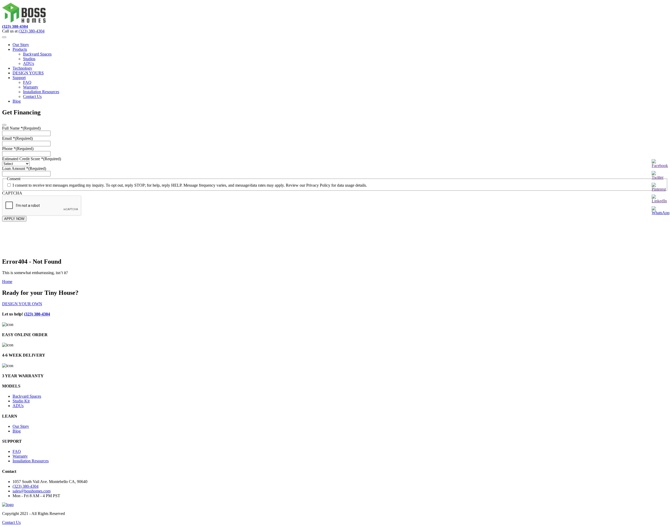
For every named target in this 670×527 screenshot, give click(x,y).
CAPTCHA (12, 193)
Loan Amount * (24, 168)
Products (20, 49)
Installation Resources (41, 92)
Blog (17, 101)
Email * (17, 138)
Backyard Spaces (37, 54)
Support (19, 77)
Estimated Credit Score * (31, 159)
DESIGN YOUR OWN (22, 304)
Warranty (30, 87)
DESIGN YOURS (28, 73)
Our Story (21, 44)
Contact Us (32, 96)
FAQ (27, 82)
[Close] (4, 125)
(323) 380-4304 (15, 26)
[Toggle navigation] (4, 37)
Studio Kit (21, 401)
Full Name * (21, 128)
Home (7, 281)
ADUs (28, 63)
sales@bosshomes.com (32, 491)
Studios (29, 59)
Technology (22, 68)
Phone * (18, 148)
